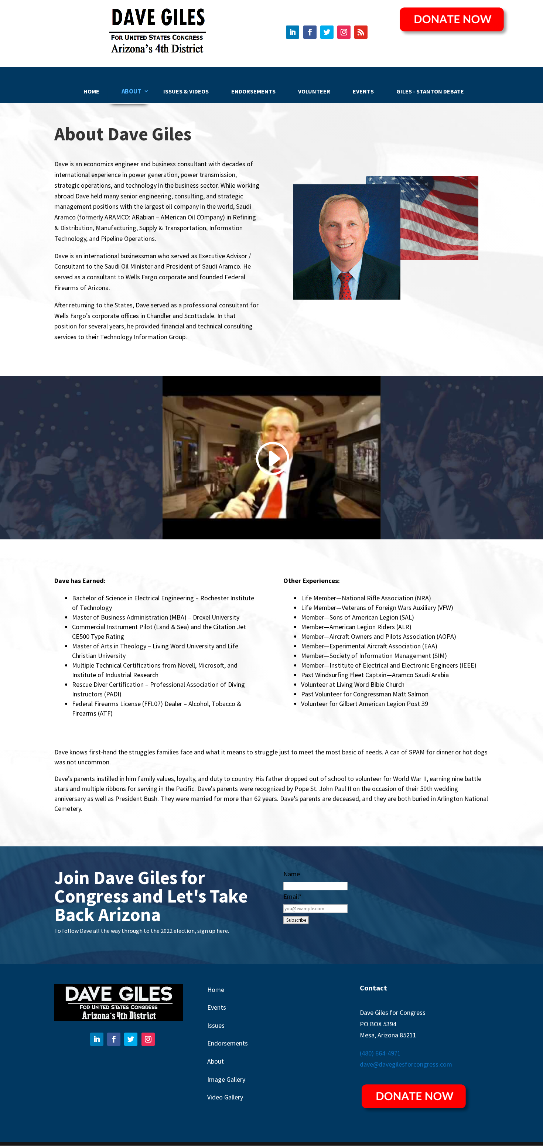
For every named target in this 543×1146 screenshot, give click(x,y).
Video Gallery (225, 1097)
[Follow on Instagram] (344, 32)
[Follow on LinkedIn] (292, 32)
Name (291, 874)
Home (91, 91)
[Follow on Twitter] (327, 32)
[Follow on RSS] (361, 32)
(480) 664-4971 (380, 1053)
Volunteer (314, 91)
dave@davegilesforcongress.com (406, 1064)
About (131, 91)
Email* (292, 896)
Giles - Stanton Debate (430, 91)
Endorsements (253, 91)
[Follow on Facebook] (310, 32)
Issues (216, 1025)
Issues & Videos (186, 91)
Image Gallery (226, 1079)
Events (363, 91)
